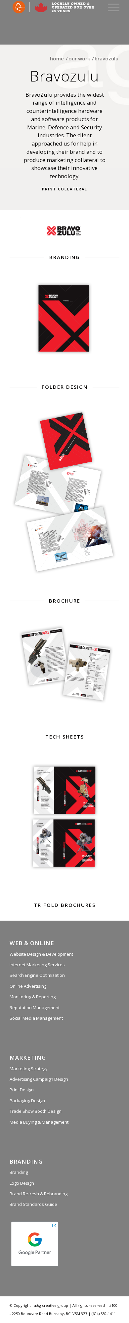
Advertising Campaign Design (39, 1079)
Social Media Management (36, 1018)
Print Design (22, 1090)
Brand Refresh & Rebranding (38, 1194)
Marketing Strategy (29, 1069)
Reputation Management (35, 1007)
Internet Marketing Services (37, 965)
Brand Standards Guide (33, 1204)
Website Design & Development (41, 954)
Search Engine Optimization (37, 975)
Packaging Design (27, 1101)
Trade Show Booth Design (36, 1111)
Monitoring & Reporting (33, 997)
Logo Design (22, 1183)
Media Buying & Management (39, 1122)
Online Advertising (28, 986)
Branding (19, 1172)
